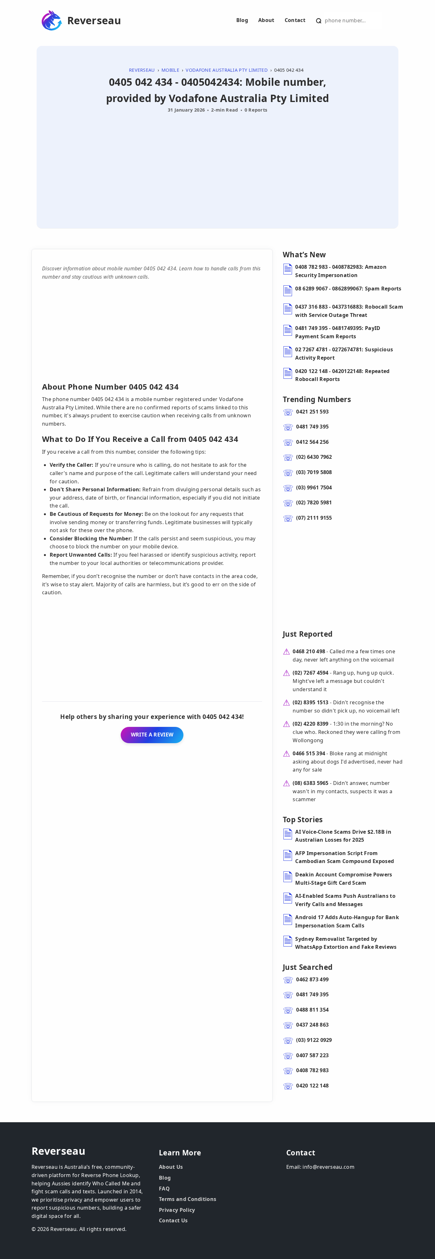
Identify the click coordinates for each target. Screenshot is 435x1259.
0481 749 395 (312, 426)
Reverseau (94, 20)
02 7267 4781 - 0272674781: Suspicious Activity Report (344, 353)
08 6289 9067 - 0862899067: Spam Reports (348, 288)
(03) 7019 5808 (314, 472)
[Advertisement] (217, 163)
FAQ (164, 1188)
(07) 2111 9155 (314, 517)
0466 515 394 (309, 753)
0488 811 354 (312, 1009)
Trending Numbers (317, 399)
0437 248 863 (312, 1024)
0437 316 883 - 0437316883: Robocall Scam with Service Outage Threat (349, 310)
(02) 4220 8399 (310, 723)
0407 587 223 (312, 1055)
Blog (242, 20)
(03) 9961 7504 (314, 487)
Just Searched (307, 967)
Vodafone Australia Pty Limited (227, 70)
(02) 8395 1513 (310, 702)
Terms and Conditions (187, 1199)
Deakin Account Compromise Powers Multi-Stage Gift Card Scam (343, 878)
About (266, 20)
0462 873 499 (312, 979)
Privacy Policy (177, 1209)
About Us (171, 1166)
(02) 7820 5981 (314, 502)
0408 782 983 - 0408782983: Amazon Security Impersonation (341, 271)
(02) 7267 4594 (310, 672)
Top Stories (303, 819)
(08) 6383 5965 (310, 783)
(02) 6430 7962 (314, 456)
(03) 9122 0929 (314, 1039)
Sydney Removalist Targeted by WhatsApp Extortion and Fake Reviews (345, 943)
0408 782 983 (312, 1070)
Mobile (170, 70)
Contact (295, 20)
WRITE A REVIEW (152, 734)
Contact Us (173, 1220)
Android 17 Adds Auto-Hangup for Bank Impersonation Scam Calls (347, 921)
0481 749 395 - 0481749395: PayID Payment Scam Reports (337, 332)
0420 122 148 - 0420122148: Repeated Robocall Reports (342, 375)
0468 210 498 (309, 651)
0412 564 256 (312, 441)
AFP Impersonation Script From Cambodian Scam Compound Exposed (344, 857)
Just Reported (307, 634)
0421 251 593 (312, 411)
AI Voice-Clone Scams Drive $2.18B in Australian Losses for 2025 (343, 836)
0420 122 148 (312, 1085)
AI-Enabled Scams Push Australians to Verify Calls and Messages (345, 900)
